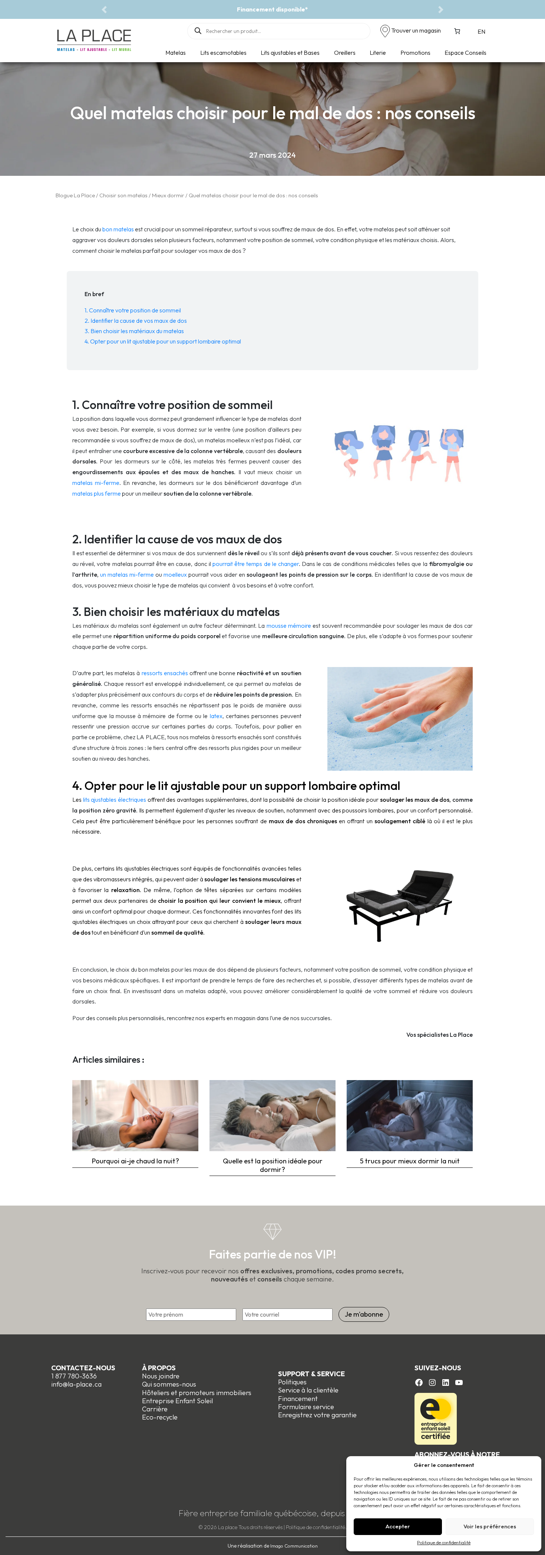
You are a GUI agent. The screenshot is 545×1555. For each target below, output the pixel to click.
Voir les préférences (489, 1526)
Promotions (415, 52)
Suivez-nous (437, 1368)
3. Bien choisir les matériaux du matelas (134, 331)
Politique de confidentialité (443, 1542)
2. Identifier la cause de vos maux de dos (136, 320)
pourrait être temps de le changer (255, 563)
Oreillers (345, 52)
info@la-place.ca (76, 1384)
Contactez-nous (83, 1368)
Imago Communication (294, 1546)
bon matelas (118, 229)
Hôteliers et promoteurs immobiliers (196, 1392)
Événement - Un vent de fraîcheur (272, 9)
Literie (378, 52)
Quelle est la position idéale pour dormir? (273, 1165)
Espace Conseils (465, 52)
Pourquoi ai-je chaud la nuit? (135, 1161)
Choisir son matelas (123, 195)
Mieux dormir (168, 195)
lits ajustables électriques (114, 799)
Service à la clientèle (308, 1390)
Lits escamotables (223, 52)
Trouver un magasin (416, 30)
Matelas (175, 52)
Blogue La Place (75, 195)
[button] (104, 9)
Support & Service (311, 1374)
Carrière (155, 1409)
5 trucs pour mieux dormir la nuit (410, 1161)
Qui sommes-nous (169, 1384)
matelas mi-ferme (95, 482)
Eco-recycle (160, 1417)
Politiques (292, 1382)
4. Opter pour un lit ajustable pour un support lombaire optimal (163, 341)
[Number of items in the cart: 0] (457, 31)
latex (216, 716)
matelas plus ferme (96, 493)
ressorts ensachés (165, 673)
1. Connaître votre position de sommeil (133, 310)
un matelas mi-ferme (127, 574)
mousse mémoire (288, 625)
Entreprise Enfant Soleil (177, 1401)
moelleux (175, 574)
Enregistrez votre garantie (317, 1415)
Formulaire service (306, 1406)
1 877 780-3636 (74, 1376)
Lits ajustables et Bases (290, 52)
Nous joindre (160, 1376)
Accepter (398, 1526)
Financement (298, 1398)
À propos (159, 1368)
